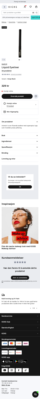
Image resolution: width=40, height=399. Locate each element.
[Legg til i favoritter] (35, 96)
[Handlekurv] (36, 7)
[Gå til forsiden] (13, 7)
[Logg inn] (25, 7)
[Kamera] (33, 12)
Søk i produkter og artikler (12, 12)
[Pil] (36, 308)
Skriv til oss (6, 385)
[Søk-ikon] (36, 12)
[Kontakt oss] (35, 394)
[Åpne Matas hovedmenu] (4, 7)
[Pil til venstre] (30, 308)
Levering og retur (8, 159)
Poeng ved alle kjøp (20, 1)
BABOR (4, 64)
